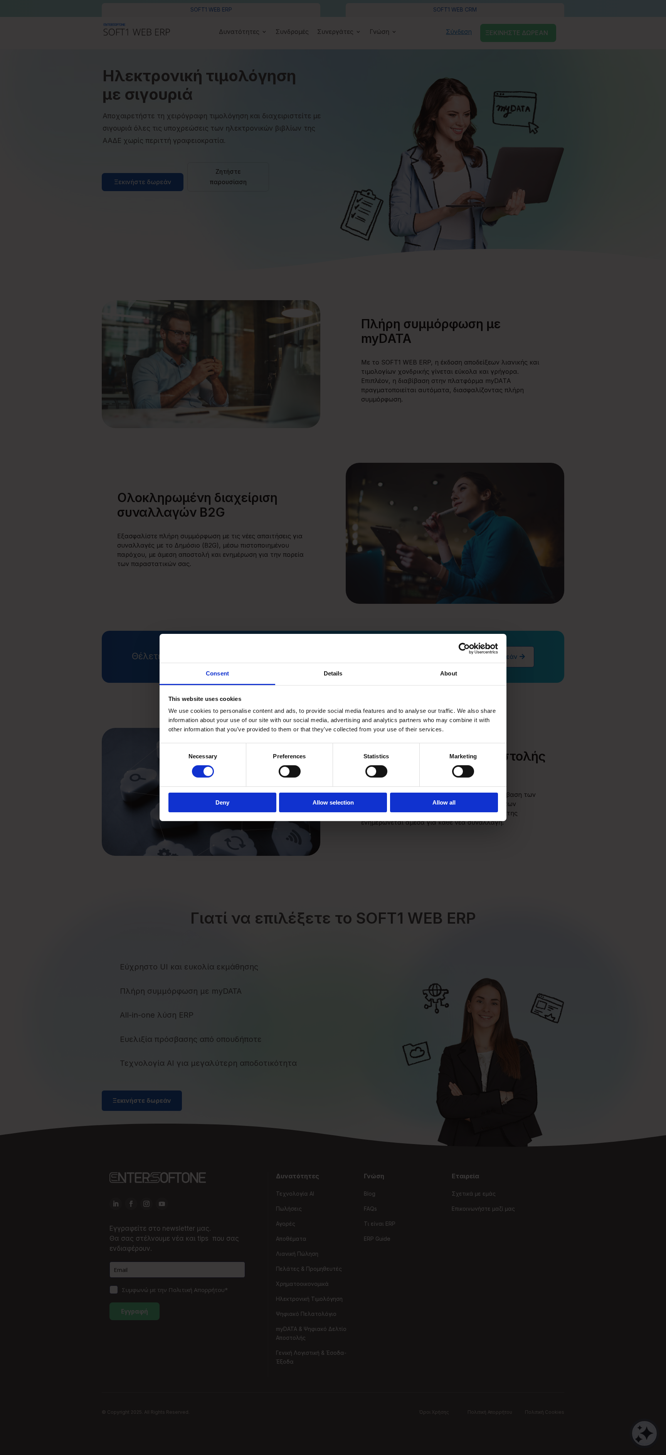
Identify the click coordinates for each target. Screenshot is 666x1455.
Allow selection (333, 802)
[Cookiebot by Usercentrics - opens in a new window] (464, 648)
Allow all (444, 802)
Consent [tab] (217, 673)
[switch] (290, 771)
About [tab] (448, 673)
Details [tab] (333, 673)
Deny (222, 802)
